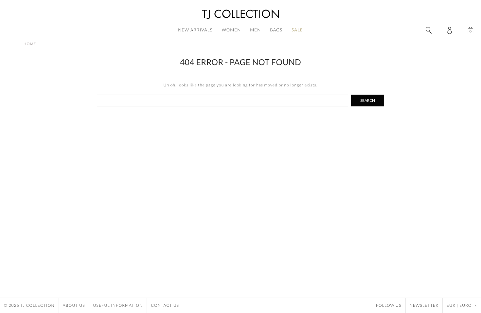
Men (255, 29)
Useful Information (118, 305)
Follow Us (388, 305)
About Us (74, 305)
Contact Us (165, 305)
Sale (297, 29)
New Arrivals (195, 29)
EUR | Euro (460, 305)
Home (30, 44)
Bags (276, 29)
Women (231, 29)
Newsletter (424, 305)
